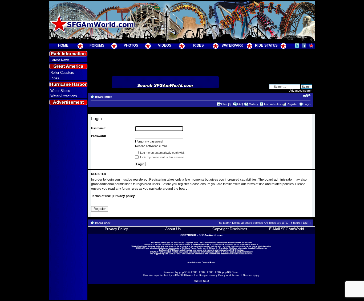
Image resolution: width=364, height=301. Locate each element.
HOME (63, 45)
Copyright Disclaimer (229, 229)
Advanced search (300, 90)
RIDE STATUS (266, 45)
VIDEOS (164, 45)
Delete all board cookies (247, 222)
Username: (98, 128)
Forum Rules (272, 104)
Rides (54, 78)
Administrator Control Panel (201, 262)
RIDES (198, 45)
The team (223, 222)
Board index (103, 96)
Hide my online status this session (161, 157)
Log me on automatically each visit (161, 152)
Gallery (253, 104)
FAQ (240, 104)
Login (307, 104)
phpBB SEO (201, 280)
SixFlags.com (261, 248)
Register (292, 104)
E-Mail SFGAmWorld (286, 229)
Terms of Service (242, 275)
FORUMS (97, 45)
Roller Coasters (62, 73)
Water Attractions (63, 96)
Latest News (60, 60)
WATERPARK (232, 45)
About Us (173, 229)
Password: (98, 135)
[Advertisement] (68, 203)
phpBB (183, 272)
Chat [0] (226, 104)
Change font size (306, 95)
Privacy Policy (116, 229)
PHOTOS (131, 45)
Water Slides (60, 91)
